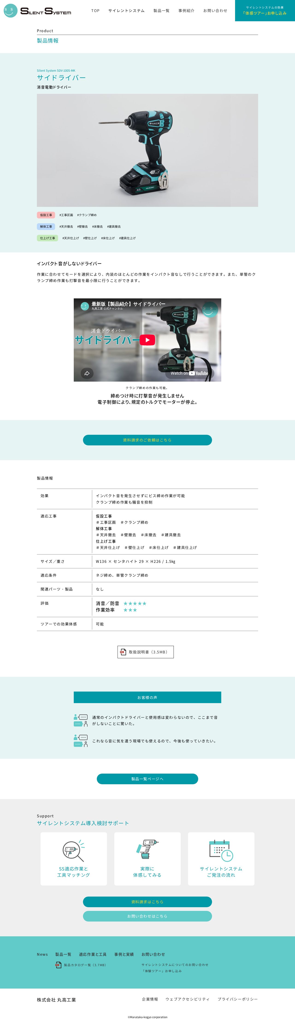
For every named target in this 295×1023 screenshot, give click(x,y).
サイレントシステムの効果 (265, 10)
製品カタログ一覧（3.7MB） (86, 965)
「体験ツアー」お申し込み (162, 971)
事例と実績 (124, 954)
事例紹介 (186, 10)
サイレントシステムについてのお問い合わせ (175, 964)
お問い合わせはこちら (147, 916)
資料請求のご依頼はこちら (147, 440)
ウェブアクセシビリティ (187, 999)
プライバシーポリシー (238, 999)
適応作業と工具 (93, 954)
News (42, 954)
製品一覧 (161, 10)
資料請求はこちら (147, 901)
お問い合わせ (215, 10)
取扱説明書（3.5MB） (149, 652)
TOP (95, 10)
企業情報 (150, 999)
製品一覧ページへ (147, 778)
